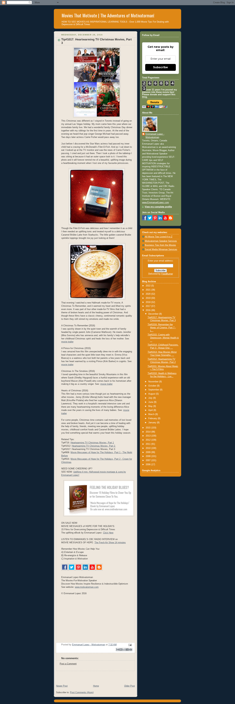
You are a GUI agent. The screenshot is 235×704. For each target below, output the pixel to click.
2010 (148, 448)
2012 (148, 440)
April (150, 410)
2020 (148, 294)
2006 (148, 464)
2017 (148, 306)
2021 (148, 290)
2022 (148, 286)
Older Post (129, 686)
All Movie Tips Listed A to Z (158, 237)
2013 (148, 436)
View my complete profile (158, 207)
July (150, 398)
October (152, 386)
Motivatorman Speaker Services (161, 241)
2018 (148, 302)
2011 (148, 444)
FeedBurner (167, 274)
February (153, 418)
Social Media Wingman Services (161, 249)
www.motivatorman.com (87, 587)
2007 (148, 460)
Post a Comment (68, 664)
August (152, 394)
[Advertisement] (94, 676)
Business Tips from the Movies (160, 245)
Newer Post (62, 686)
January (152, 422)
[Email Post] (129, 644)
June (151, 402)
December (153, 314)
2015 (148, 428)
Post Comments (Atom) (82, 692)
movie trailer (67, 342)
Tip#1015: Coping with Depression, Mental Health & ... (163, 338)
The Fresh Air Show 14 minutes (110, 542)
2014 (148, 432)
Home (96, 686)
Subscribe (160, 67)
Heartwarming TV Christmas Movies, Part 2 (94, 446)
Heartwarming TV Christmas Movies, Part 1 (92, 442)
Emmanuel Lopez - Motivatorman (155, 136)
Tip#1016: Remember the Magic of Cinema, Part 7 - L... (162, 327)
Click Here (108, 533)
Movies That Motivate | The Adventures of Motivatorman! (108, 15)
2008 (148, 456)
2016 (148, 310)
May (150, 406)
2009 (148, 452)
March (151, 414)
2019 (148, 298)
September (154, 390)
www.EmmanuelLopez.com (155, 202)
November (153, 381)
